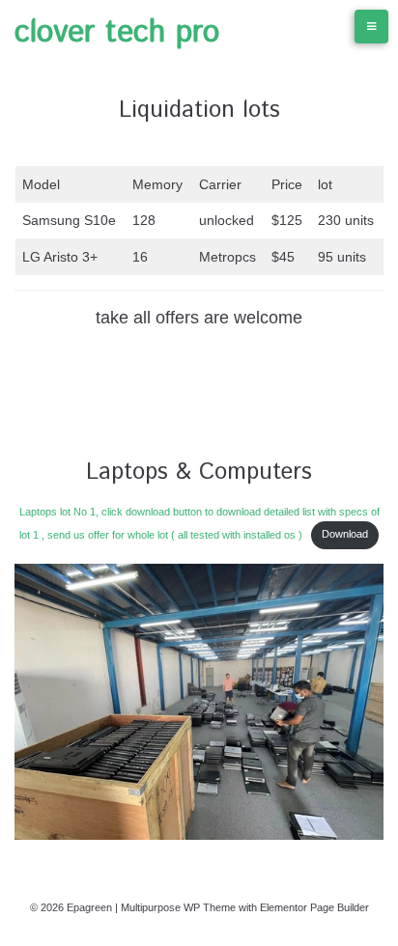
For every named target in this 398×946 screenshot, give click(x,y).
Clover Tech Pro (116, 33)
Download (345, 534)
